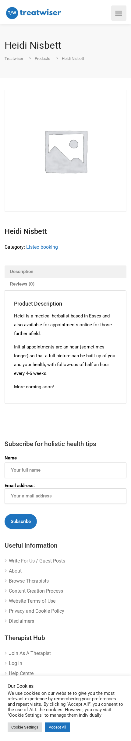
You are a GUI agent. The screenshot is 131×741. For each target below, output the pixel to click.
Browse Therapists (29, 581)
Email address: (20, 485)
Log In (15, 663)
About (15, 571)
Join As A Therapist (30, 653)
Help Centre (21, 673)
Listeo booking (42, 247)
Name (11, 458)
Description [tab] (21, 271)
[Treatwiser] (35, 13)
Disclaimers (21, 621)
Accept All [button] (57, 727)
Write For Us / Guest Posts (37, 561)
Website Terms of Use (32, 601)
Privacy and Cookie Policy (36, 611)
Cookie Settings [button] (24, 727)
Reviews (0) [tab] (22, 284)
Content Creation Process (36, 591)
